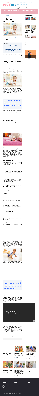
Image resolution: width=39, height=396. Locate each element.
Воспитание (4, 382)
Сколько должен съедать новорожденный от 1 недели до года (27, 42)
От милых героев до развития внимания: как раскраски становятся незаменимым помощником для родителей (19, 371)
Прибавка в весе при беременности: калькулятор (30, 56)
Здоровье (4, 384)
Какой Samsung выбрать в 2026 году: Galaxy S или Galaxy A (30, 354)
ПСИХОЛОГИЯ (10, 10)
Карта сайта (15, 382)
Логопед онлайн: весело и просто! (30, 369)
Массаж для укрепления (10, 50)
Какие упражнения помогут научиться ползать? (13, 49)
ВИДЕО (4, 12)
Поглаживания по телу (10, 51)
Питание (4, 385)
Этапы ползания (7, 48)
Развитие (4, 386)
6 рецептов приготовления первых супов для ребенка (27, 31)
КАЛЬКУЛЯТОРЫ (8, 12)
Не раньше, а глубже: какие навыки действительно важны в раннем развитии (7, 370)
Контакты (29, 382)
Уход (3, 387)
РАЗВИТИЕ (31, 10)
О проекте (15, 384)
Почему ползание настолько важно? (11, 45)
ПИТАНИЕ (27, 10)
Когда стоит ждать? (8, 46)
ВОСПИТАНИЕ (5, 10)
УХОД (35, 10)
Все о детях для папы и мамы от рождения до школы (24, 3)
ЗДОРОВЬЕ (23, 10)
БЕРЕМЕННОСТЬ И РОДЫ (16, 10)
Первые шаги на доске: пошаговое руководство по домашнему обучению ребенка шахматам (7, 354)
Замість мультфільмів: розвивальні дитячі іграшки (19, 354)
